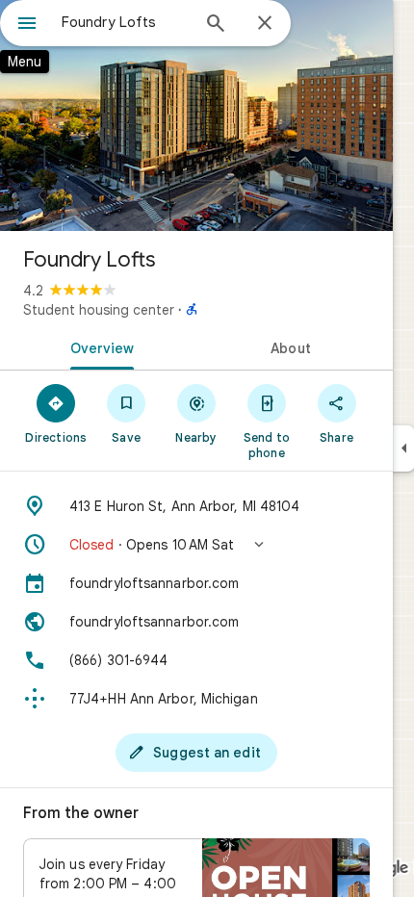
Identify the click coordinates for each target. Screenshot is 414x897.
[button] (196, 544)
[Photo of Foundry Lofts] (196, 115)
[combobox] (125, 22)
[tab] (98, 346)
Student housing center (98, 310)
